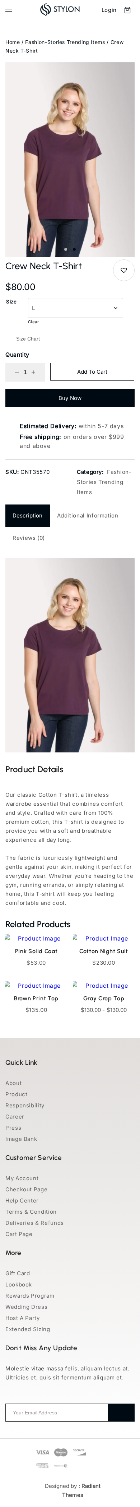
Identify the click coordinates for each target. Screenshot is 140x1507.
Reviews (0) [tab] (29, 537)
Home (12, 42)
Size (11, 301)
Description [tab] (28, 515)
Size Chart (28, 339)
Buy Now (70, 398)
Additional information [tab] (87, 515)
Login (109, 9)
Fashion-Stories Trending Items (65, 42)
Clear (33, 321)
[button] (124, 270)
